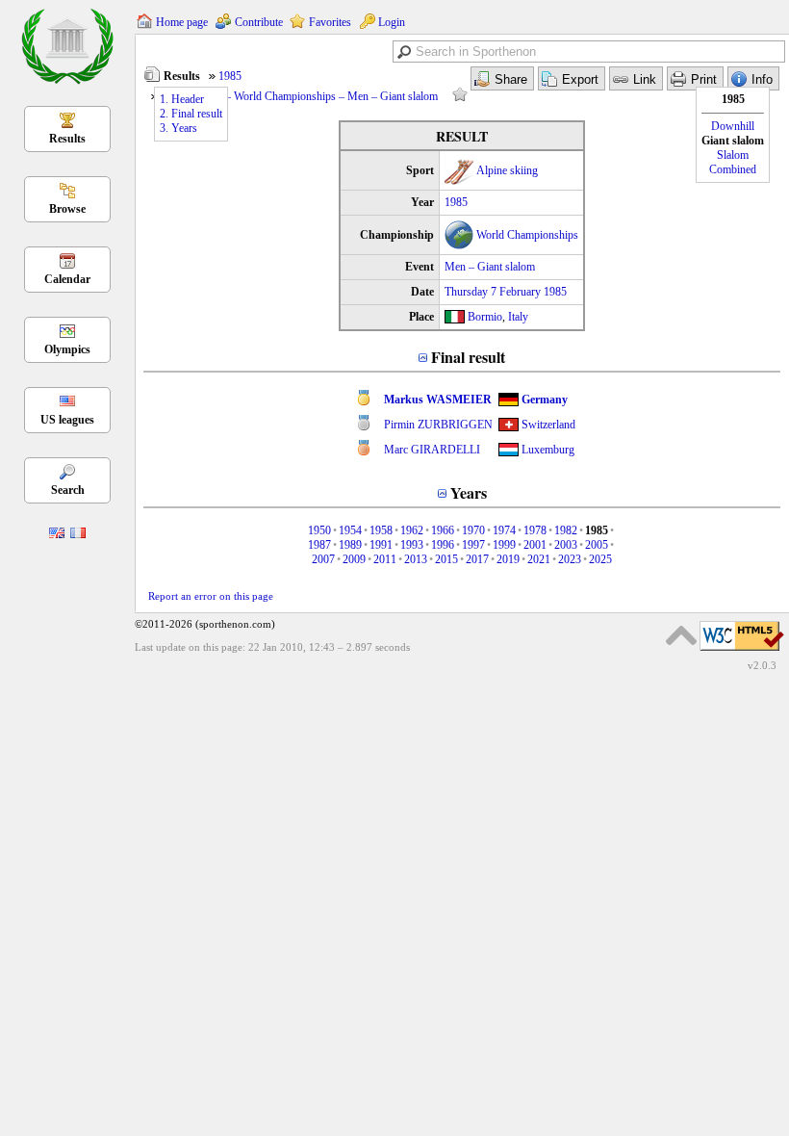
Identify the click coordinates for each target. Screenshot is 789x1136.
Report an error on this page (210, 596)
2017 (477, 559)
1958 (381, 530)
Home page (182, 22)
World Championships (527, 235)
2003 (565, 545)
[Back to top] (681, 635)
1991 (381, 545)
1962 (411, 530)
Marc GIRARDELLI (432, 449)
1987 (319, 545)
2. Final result (191, 113)
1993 (411, 545)
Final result (468, 357)
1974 (504, 530)
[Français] (78, 534)
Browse (67, 209)
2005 (596, 545)
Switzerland (548, 424)
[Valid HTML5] (742, 652)
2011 (384, 559)
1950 (319, 530)
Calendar (67, 279)
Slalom (733, 155)
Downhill (732, 126)
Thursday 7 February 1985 (506, 291)
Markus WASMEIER (438, 399)
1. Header (182, 99)
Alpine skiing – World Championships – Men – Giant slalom (299, 96)
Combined (732, 169)
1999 (504, 545)
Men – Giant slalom (490, 266)
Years (468, 492)
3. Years (178, 128)
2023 (569, 559)
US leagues (67, 419)
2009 (354, 559)
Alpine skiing (507, 170)
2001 (535, 545)
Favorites (330, 22)
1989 (350, 545)
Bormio (485, 316)
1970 (473, 530)
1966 (442, 530)
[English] (56, 534)
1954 (350, 530)
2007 (323, 559)
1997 (473, 545)
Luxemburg (548, 449)
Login (391, 22)
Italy (518, 316)
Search (68, 490)
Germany (545, 399)
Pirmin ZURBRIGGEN (438, 424)
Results (67, 138)
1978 (535, 530)
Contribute (259, 22)
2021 (538, 559)
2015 (446, 559)
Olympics (67, 349)
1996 (442, 545)
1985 (230, 76)
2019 (508, 559)
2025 (600, 559)
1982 (565, 530)
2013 (415, 559)
